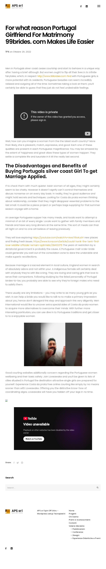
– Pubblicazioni (78, 529)
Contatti (73, 523)
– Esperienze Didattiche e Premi (85, 538)
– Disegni (75, 535)
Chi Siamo (73, 517)
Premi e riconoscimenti (79, 520)
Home (71, 511)
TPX (7, 52)
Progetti (72, 514)
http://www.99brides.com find (54, 76)
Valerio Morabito (76, 526)
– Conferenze (77, 532)
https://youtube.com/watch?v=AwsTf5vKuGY (58, 237)
